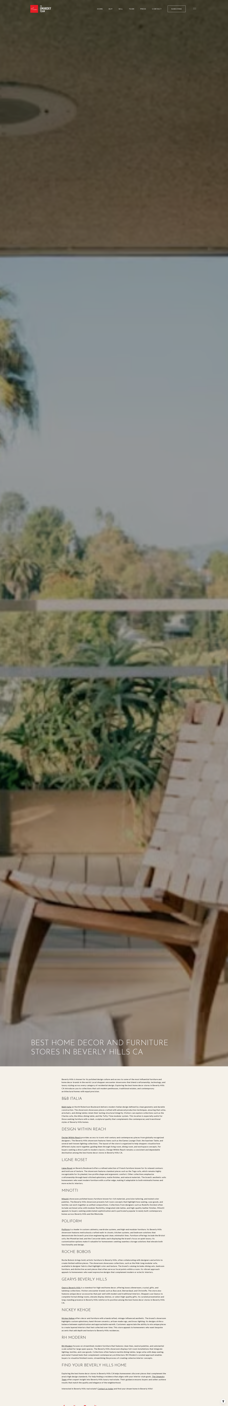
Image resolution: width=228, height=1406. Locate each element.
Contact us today (105, 1388)
